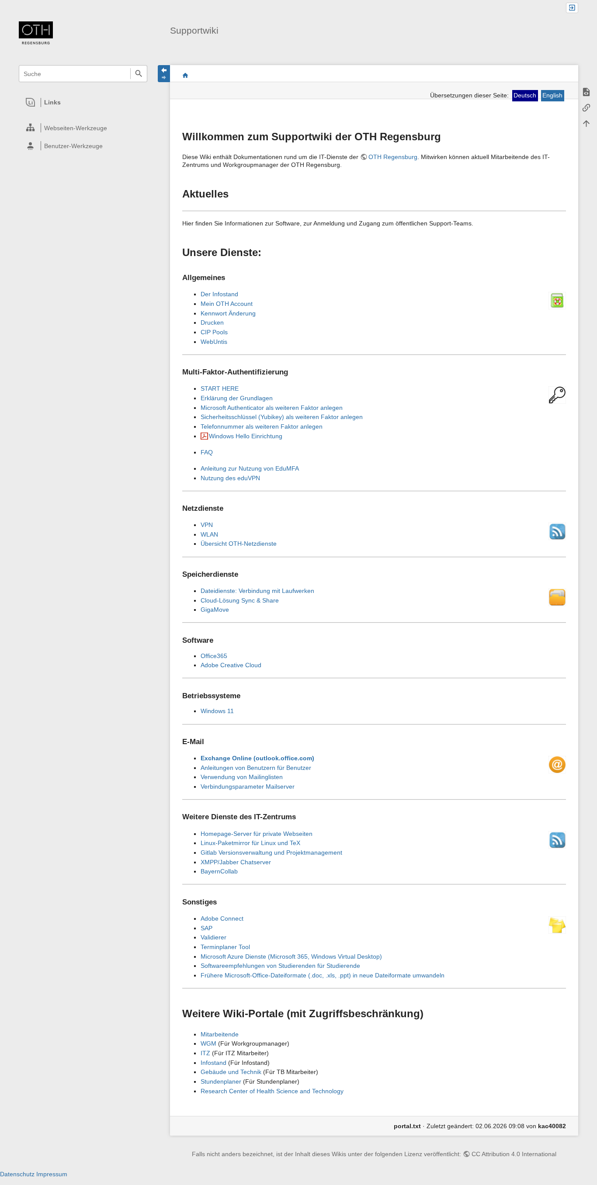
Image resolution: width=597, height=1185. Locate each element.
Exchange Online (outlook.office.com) (257, 758)
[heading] (83, 102)
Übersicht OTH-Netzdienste (239, 543)
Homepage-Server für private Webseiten (256, 833)
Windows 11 (217, 710)
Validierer (213, 937)
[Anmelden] (572, 8)
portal (185, 75)
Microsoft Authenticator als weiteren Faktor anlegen (272, 407)
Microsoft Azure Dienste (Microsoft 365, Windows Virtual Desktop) (291, 956)
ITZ (205, 1053)
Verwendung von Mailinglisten (242, 776)
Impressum (51, 1174)
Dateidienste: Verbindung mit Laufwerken (257, 590)
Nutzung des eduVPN (230, 478)
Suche (138, 74)
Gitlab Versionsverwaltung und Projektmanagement (271, 852)
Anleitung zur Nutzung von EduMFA (250, 468)
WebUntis (214, 341)
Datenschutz (17, 1174)
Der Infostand (219, 294)
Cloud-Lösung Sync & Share (240, 600)
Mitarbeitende (220, 1034)
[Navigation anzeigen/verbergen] (164, 73)
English (552, 95)
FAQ (207, 452)
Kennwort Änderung (228, 313)
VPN (207, 524)
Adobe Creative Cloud (231, 665)
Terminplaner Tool (225, 946)
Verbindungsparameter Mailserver (248, 786)
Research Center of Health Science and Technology (272, 1091)
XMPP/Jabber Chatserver (236, 862)
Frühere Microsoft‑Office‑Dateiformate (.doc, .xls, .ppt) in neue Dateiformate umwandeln (322, 975)
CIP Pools (214, 332)
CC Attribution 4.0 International (514, 1153)
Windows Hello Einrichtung (245, 436)
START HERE (220, 388)
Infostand (213, 1062)
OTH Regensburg (392, 156)
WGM (208, 1043)
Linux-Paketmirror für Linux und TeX (250, 842)
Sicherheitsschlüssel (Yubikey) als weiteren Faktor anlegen (282, 416)
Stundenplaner (221, 1081)
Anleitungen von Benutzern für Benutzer (256, 767)
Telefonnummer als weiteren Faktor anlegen (262, 426)
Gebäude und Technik (231, 1071)
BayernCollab (219, 871)
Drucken (212, 322)
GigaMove (215, 609)
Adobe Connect (222, 918)
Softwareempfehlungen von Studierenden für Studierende (280, 965)
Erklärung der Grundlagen (237, 398)
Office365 (214, 655)
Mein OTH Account (227, 303)
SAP (206, 928)
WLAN (209, 534)
